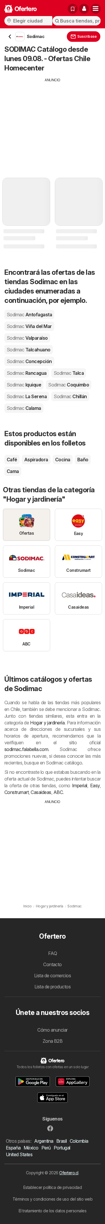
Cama (13, 471)
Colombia (79, 1141)
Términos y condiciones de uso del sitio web (52, 1199)
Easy (95, 785)
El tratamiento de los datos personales (53, 1210)
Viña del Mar (29, 326)
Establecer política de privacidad (52, 1187)
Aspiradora (36, 459)
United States (19, 1154)
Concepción (29, 361)
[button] (84, 9)
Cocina (62, 459)
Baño (82, 459)
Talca (69, 373)
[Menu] (96, 9)
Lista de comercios (52, 975)
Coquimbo (68, 385)
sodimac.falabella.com (26, 749)
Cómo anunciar (52, 1030)
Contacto (52, 964)
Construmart (16, 792)
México (31, 1148)
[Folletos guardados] (73, 9)
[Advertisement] (52, 124)
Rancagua (27, 373)
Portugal (62, 1148)
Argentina (43, 1141)
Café (12, 459)
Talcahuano (28, 350)
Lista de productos (52, 987)
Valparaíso (27, 338)
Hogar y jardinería (47, 723)
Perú (46, 1148)
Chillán (70, 396)
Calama (24, 408)
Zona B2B (53, 1041)
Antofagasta (29, 314)
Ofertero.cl (68, 1172)
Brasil (61, 1141)
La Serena (27, 396)
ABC (58, 792)
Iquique (24, 385)
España (13, 1148)
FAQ (52, 953)
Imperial (79, 785)
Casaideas (41, 792)
